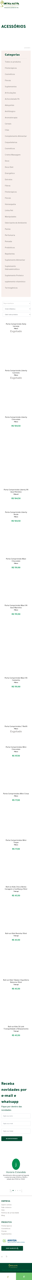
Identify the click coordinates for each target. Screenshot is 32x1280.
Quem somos (6, 1205)
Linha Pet (9, 211)
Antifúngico (10, 112)
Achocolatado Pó (12, 99)
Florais (8, 81)
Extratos (8, 180)
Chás (7, 130)
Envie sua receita (11, 1248)
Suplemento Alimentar (15, 260)
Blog (3, 1216)
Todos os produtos (13, 62)
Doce (7, 161)
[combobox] (17, 302)
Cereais (8, 124)
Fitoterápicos (11, 68)
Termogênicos (11, 288)
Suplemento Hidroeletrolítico (12, 268)
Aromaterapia (11, 118)
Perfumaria (10, 235)
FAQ (2, 1210)
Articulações (10, 93)
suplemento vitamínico (15, 282)
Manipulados (10, 217)
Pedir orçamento (17, 361)
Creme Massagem (13, 155)
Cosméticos (10, 74)
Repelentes (10, 254)
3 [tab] (17, 1190)
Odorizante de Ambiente (16, 223)
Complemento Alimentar (16, 136)
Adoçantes (9, 105)
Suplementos (11, 87)
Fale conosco (6, 1208)
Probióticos (10, 248)
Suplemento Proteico (14, 276)
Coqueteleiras (11, 143)
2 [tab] (15, 1190)
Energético (10, 174)
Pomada (8, 242)
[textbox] (17, 303)
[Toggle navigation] (8, 1276)
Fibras (7, 186)
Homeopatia (10, 205)
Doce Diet (9, 167)
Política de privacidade (10, 1213)
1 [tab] (13, 1190)
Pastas (7, 229)
